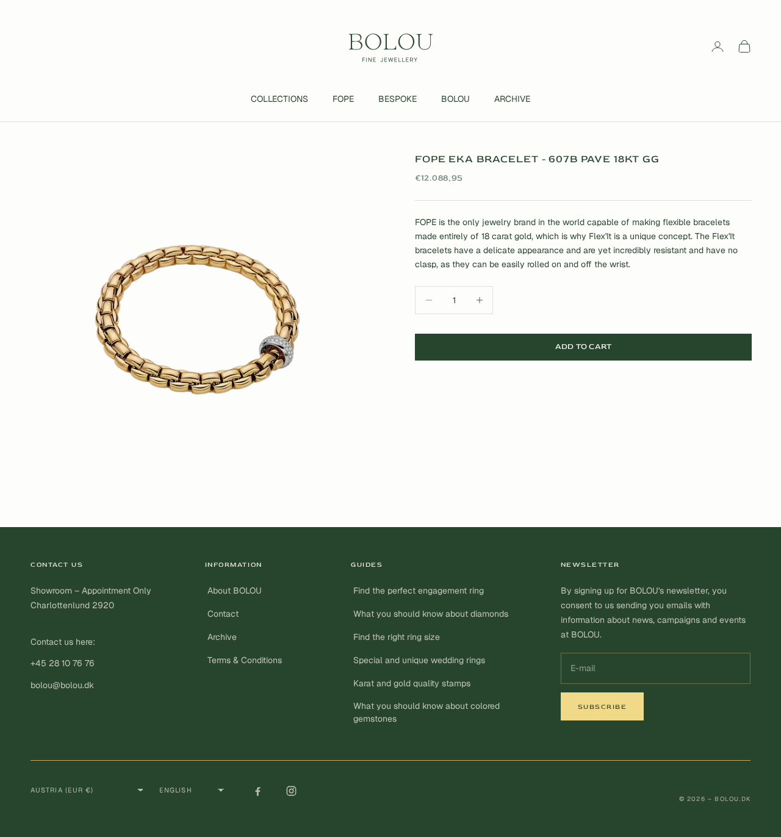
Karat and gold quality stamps (411, 683)
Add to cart (583, 346)
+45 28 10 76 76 (63, 663)
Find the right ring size (396, 636)
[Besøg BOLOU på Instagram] (291, 790)
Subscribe (602, 707)
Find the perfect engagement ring (418, 590)
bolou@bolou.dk (62, 685)
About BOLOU (234, 590)
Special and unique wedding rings (419, 660)
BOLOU (455, 98)
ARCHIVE (512, 98)
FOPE (343, 98)
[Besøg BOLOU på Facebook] (257, 790)
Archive (222, 636)
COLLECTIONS (279, 98)
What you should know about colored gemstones (426, 712)
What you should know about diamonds (430, 613)
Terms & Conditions (244, 660)
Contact (223, 613)
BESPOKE (397, 98)
